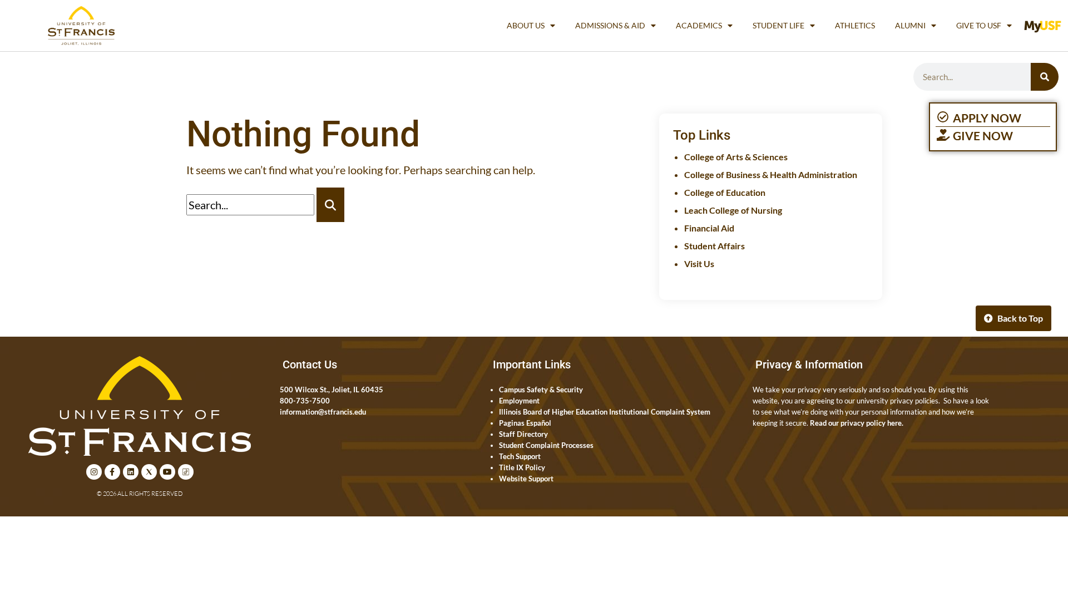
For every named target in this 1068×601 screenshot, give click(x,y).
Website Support (526, 478)
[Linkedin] (131, 472)
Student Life (778, 25)
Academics (699, 25)
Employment (519, 400)
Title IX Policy (522, 467)
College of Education (724, 192)
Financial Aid (709, 228)
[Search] (1045, 77)
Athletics (855, 25)
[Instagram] (94, 472)
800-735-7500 (305, 400)
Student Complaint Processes (546, 445)
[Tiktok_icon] (186, 472)
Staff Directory (523, 434)
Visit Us (699, 263)
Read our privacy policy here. (856, 422)
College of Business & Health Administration (770, 174)
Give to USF (978, 25)
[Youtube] (167, 472)
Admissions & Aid (610, 25)
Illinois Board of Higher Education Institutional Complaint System (604, 411)
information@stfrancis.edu (323, 411)
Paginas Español (525, 422)
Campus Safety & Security (541, 389)
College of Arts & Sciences (736, 156)
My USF (1046, 25)
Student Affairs (714, 245)
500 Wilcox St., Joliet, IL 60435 (331, 389)
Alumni (910, 25)
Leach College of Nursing (733, 210)
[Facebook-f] (112, 472)
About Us (526, 25)
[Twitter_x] (149, 472)
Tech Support (520, 456)
